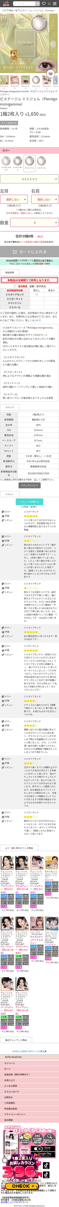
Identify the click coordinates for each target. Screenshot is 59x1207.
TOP (4, 10)
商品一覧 (13, 10)
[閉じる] (39, 1149)
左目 (4, 190)
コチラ (37, 320)
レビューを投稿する (29, 501)
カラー (6, 150)
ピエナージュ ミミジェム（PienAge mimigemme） (38, 10)
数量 (4, 222)
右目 (35, 190)
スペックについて (29, 485)
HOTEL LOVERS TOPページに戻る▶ (29, 1051)
